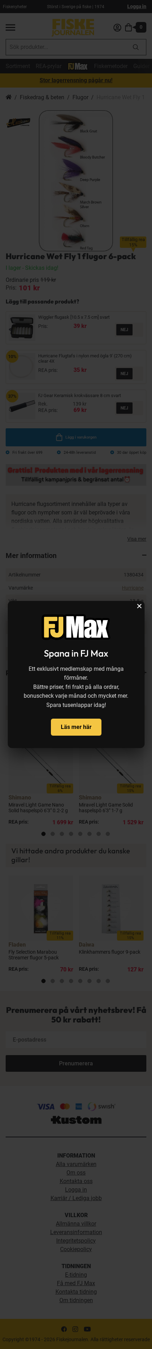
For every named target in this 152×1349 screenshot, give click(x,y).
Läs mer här (76, 727)
